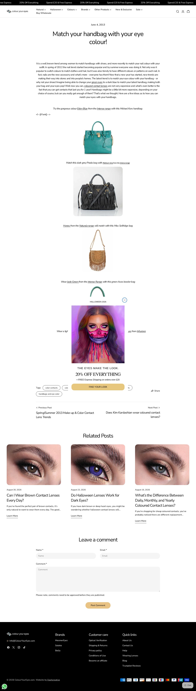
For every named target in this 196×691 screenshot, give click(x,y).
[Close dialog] (124, 300)
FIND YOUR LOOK (98, 387)
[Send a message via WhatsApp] (4, 686)
